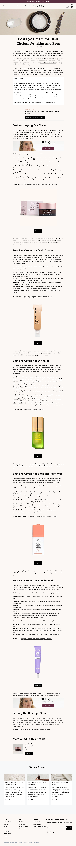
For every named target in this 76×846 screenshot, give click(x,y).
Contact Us (36, 822)
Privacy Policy (25, 842)
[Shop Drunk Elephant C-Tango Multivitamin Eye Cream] (38, 539)
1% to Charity (23, 824)
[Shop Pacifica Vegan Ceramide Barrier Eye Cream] (38, 662)
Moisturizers (7, 833)
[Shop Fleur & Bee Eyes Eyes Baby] (38, 207)
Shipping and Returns (39, 826)
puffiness (59, 72)
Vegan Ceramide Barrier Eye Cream (36, 639)
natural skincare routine (48, 63)
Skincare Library (23, 829)
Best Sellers (7, 822)
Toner (5, 826)
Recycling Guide (23, 826)
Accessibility (37, 824)
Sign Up (69, 828)
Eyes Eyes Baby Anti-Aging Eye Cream (43, 102)
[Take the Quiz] (38, 150)
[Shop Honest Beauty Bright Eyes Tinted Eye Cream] (38, 319)
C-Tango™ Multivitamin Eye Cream (42, 516)
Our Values (22, 822)
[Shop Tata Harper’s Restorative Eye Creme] (38, 432)
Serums (6, 829)
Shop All (6, 836)
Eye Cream (7, 831)
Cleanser (6, 824)
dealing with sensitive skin (27, 585)
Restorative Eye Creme (34, 409)
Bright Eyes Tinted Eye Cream (39, 296)
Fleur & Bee (10, 842)
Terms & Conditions (34, 842)
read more (8, 800)
